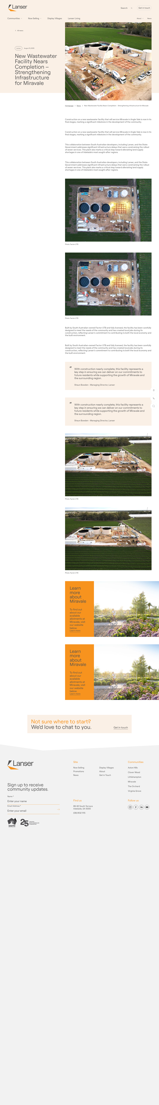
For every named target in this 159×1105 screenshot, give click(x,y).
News (149, 18)
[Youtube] (147, 807)
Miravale (132, 781)
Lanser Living (74, 18)
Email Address (14, 806)
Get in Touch (105, 775)
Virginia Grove (134, 791)
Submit (58, 809)
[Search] (131, 8)
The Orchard (134, 786)
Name (10, 796)
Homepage (69, 106)
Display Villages (54, 18)
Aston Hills (133, 767)
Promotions (78, 771)
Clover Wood (134, 772)
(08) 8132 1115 (79, 813)
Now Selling (78, 767)
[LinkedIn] (141, 807)
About (102, 771)
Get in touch (144, 8)
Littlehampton (134, 777)
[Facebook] (136, 807)
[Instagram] (130, 807)
